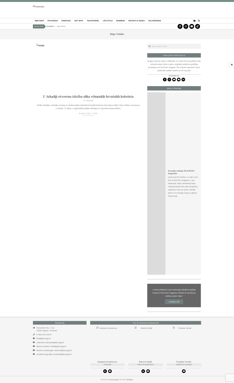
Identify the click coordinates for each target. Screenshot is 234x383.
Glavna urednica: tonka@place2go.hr (51, 346)
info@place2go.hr (43, 338)
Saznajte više (88, 113)
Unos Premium (114, 379)
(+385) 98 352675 (44, 334)
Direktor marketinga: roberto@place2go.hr (54, 350)
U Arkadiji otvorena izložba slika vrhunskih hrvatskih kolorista (88, 97)
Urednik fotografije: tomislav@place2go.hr (54, 354)
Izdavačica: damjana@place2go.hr (50, 342)
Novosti (89, 100)
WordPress (130, 379)
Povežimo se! (174, 76)
